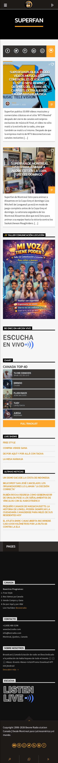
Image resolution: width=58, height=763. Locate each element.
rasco (13, 102)
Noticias (8, 150)
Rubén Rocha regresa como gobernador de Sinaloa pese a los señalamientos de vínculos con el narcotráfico (27, 497)
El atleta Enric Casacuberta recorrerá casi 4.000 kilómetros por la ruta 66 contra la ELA (27, 523)
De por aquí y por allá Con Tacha (23, 453)
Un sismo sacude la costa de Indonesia (26, 477)
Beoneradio (21, 607)
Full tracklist (28, 423)
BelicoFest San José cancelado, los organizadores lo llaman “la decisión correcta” (26, 486)
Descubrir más (10, 669)
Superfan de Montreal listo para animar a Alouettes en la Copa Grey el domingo (30, 169)
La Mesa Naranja (13, 459)
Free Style (9, 442)
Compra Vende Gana (15, 448)
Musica (7, 64)
